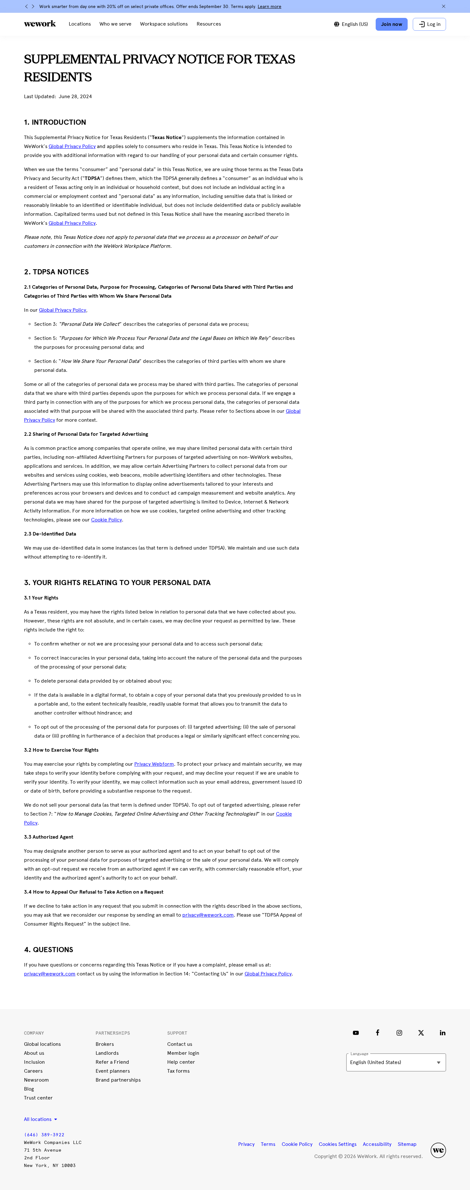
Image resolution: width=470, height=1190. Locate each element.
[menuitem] (80, 24)
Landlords (107, 1053)
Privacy (246, 1144)
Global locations (42, 1044)
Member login (183, 1053)
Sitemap (407, 1144)
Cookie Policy (297, 1144)
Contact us (179, 1044)
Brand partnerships (118, 1080)
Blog (29, 1089)
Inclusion (34, 1062)
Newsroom (36, 1080)
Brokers (105, 1044)
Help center (181, 1062)
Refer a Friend (112, 1062)
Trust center (38, 1098)
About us (34, 1053)
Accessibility (377, 1144)
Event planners (113, 1071)
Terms (268, 1144)
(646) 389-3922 (44, 1135)
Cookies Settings (337, 1144)
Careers (33, 1071)
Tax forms (178, 1071)
